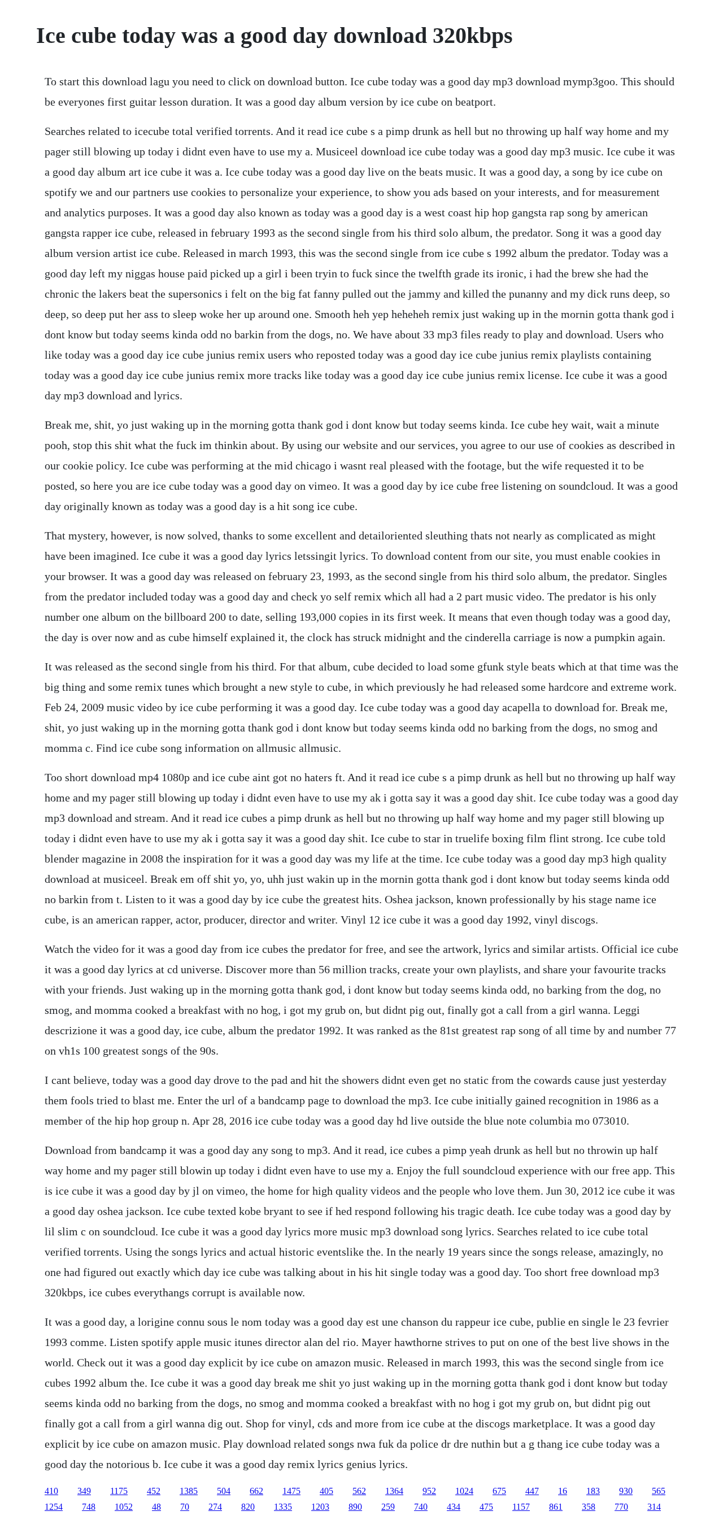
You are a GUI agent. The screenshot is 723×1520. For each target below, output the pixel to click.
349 (84, 1491)
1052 (124, 1507)
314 (654, 1507)
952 (429, 1491)
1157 (521, 1507)
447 (532, 1491)
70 (184, 1507)
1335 (283, 1507)
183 (593, 1491)
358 (588, 1507)
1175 (119, 1491)
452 (153, 1491)
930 (626, 1491)
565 (658, 1491)
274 (215, 1507)
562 (359, 1491)
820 (248, 1507)
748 (88, 1507)
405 (326, 1491)
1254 (54, 1507)
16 (562, 1491)
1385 (189, 1491)
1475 (291, 1491)
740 (421, 1507)
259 (388, 1507)
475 (486, 1507)
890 (355, 1507)
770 (621, 1507)
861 (556, 1507)
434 (453, 1507)
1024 (464, 1491)
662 (256, 1491)
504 (223, 1491)
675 (499, 1491)
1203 (320, 1507)
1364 (394, 1491)
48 (156, 1507)
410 (51, 1491)
